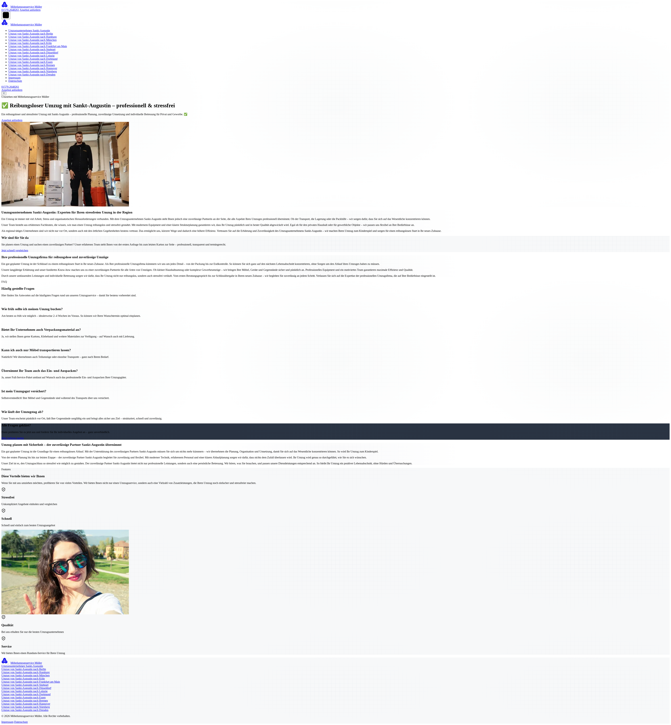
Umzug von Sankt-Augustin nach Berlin (30, 33)
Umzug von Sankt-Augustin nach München (32, 39)
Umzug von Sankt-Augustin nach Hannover (32, 68)
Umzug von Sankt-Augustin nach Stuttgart (31, 49)
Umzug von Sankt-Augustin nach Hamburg (32, 36)
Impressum (14, 77)
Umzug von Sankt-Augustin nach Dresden (31, 74)
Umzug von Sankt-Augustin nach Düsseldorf (33, 52)
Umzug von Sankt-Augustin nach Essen (30, 61)
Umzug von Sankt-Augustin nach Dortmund (32, 58)
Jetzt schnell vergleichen (14, 250)
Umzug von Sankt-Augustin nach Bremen (31, 65)
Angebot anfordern (30, 9)
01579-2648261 (10, 9)
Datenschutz (15, 80)
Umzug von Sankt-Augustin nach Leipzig (31, 55)
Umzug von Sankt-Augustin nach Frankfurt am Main (37, 46)
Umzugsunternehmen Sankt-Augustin (29, 30)
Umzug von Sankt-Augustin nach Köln (30, 43)
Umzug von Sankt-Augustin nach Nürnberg (32, 71)
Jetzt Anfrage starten (12, 438)
